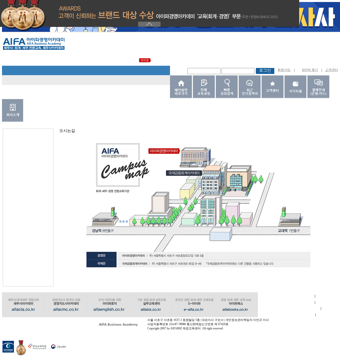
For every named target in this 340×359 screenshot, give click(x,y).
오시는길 (30, 321)
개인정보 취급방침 (289, 308)
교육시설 (286, 315)
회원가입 (284, 70)
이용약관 (286, 302)
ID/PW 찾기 (310, 70)
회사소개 (286, 296)
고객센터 (331, 70)
